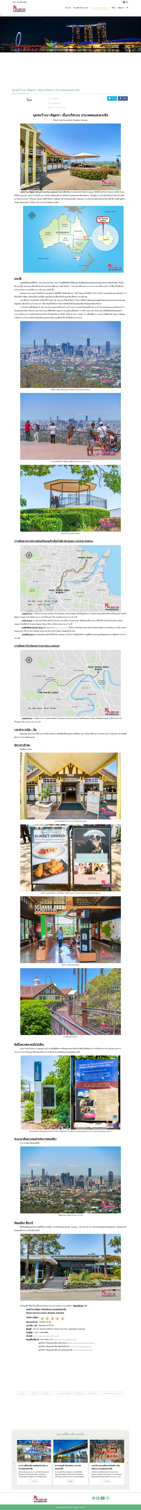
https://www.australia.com (83, 1350)
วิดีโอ (114, 8)
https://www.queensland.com (81, 1346)
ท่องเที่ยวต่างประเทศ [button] (99, 8)
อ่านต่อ (34, 1481)
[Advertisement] (70, 69)
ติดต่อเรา (121, 8)
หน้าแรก (68, 8)
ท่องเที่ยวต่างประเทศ (28, 50)
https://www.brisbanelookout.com (46, 1336)
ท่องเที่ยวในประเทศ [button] (81, 8)
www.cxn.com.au (61, 628)
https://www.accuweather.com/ (65, 1339)
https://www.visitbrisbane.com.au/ (81, 1343)
